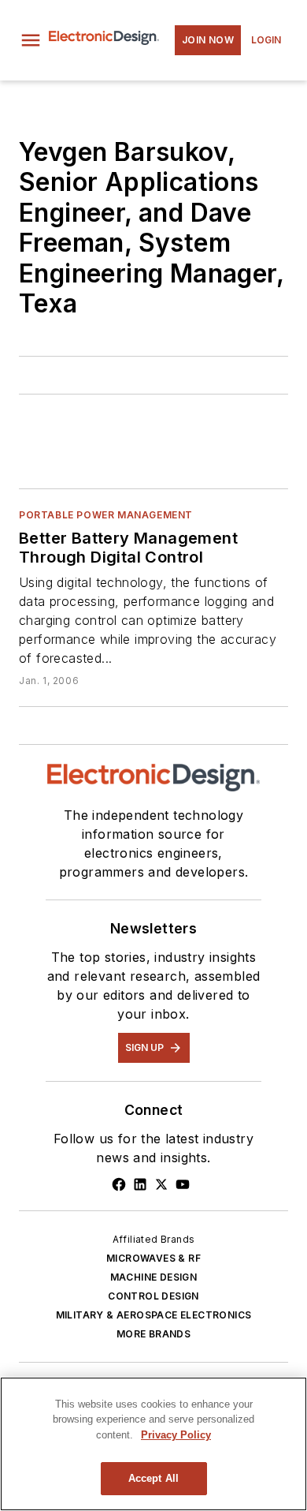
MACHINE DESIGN (154, 1277)
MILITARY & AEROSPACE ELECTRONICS (154, 1315)
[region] (153, 1444)
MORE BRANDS (153, 1334)
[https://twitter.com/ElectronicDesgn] (161, 1184)
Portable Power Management (106, 515)
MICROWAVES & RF (153, 1258)
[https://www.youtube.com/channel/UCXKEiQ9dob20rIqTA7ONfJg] (182, 1184)
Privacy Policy (176, 1435)
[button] (31, 40)
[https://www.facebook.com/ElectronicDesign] (119, 1184)
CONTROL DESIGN (153, 1296)
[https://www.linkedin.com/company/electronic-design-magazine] (140, 1184)
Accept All (153, 1478)
